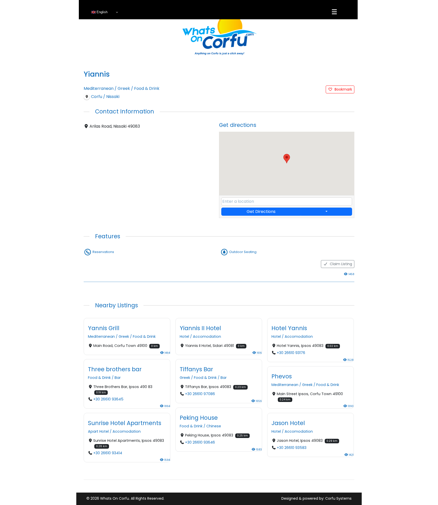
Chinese (213, 426)
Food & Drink (146, 88)
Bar (118, 377)
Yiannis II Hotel (200, 328)
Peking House (199, 418)
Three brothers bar (115, 369)
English (101, 12)
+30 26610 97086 (200, 394)
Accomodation (207, 336)
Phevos (281, 376)
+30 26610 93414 (107, 453)
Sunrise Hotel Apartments (124, 423)
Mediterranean (99, 88)
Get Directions (261, 211)
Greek (124, 88)
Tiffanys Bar (196, 369)
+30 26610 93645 (108, 399)
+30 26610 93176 (291, 353)
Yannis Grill (103, 328)
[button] (286, 158)
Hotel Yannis (289, 328)
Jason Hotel (288, 423)
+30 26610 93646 (200, 442)
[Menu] (334, 12)
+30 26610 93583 (291, 447)
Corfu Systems (338, 498)
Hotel (184, 336)
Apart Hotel (98, 431)
